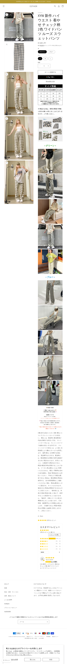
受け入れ (32, 660)
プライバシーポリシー (10, 607)
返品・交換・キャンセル (11, 592)
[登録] (47, 622)
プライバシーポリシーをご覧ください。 (19, 655)
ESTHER (14, 636)
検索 (5, 588)
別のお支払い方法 (50, 81)
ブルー (51, 52)
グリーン (42, 52)
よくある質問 (8, 600)
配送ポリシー (55, 636)
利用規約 (6, 604)
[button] (4, 6)
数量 (39, 62)
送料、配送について (10, 596)
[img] (50, 558)
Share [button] (41, 516)
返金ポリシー (30, 636)
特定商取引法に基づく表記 (31, 638)
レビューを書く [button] (54, 535)
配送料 (42, 45)
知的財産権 (7, 611)
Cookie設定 (41, 638)
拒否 (50, 660)
